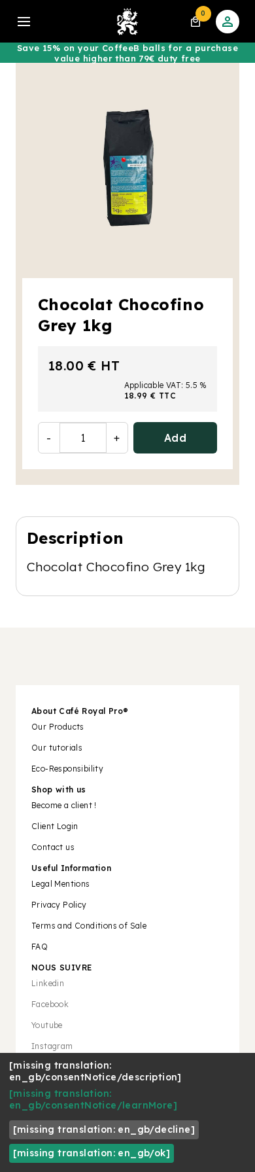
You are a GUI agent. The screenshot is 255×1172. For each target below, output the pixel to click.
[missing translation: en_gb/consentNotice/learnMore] (93, 1099)
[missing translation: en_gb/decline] (104, 1129)
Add (175, 437)
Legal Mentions (60, 884)
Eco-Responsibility (67, 768)
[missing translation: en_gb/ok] (91, 1153)
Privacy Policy (59, 905)
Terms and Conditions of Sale (88, 926)
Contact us (53, 847)
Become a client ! (65, 805)
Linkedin (47, 983)
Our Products (57, 727)
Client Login (54, 826)
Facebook (50, 1004)
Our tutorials (56, 748)
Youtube (47, 1025)
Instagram (52, 1046)
